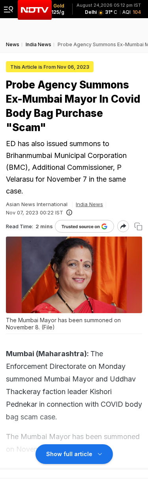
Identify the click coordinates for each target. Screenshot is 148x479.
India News (89, 204)
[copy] (138, 226)
